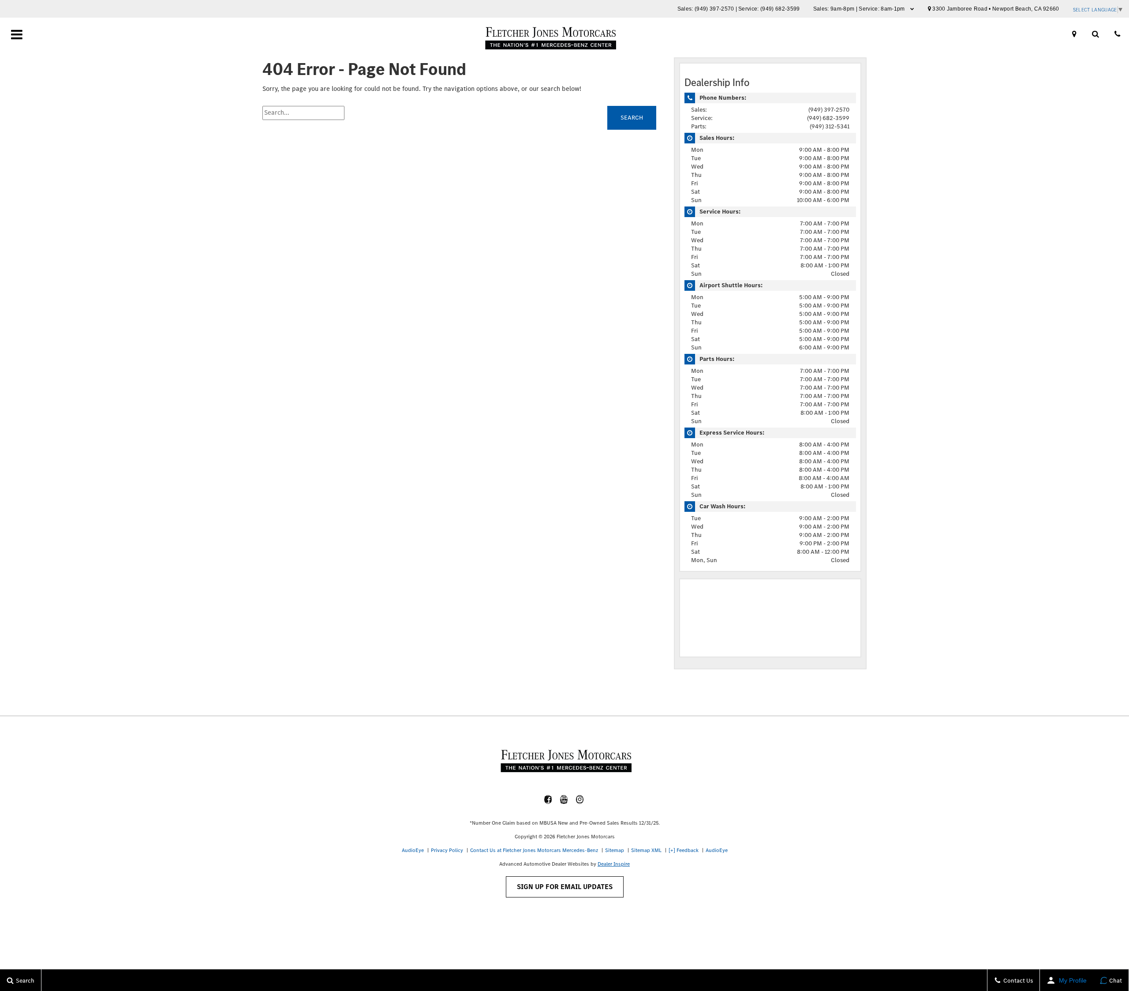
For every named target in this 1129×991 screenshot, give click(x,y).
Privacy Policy (447, 850)
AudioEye (413, 850)
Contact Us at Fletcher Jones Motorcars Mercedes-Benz (534, 850)
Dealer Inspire (614, 863)
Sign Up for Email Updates (565, 886)
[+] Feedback (684, 850)
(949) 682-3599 (780, 9)
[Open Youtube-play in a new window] (564, 799)
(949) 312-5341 (829, 126)
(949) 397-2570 (714, 9)
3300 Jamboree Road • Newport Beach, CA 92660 (995, 8)
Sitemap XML (646, 850)
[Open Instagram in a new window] (580, 799)
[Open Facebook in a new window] (548, 799)
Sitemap (614, 850)
